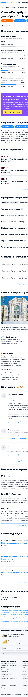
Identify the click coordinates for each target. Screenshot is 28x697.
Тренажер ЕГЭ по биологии (9, 678)
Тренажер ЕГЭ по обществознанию (6, 675)
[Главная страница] (5, 2)
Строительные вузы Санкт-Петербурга (12, 614)
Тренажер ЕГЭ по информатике (6, 682)
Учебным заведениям (7, 694)
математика (6, 264)
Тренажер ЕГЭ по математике (6, 671)
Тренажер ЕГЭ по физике (8, 685)
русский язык (17, 264)
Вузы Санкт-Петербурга (8, 610)
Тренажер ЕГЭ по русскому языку (9, 666)
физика (25, 264)
